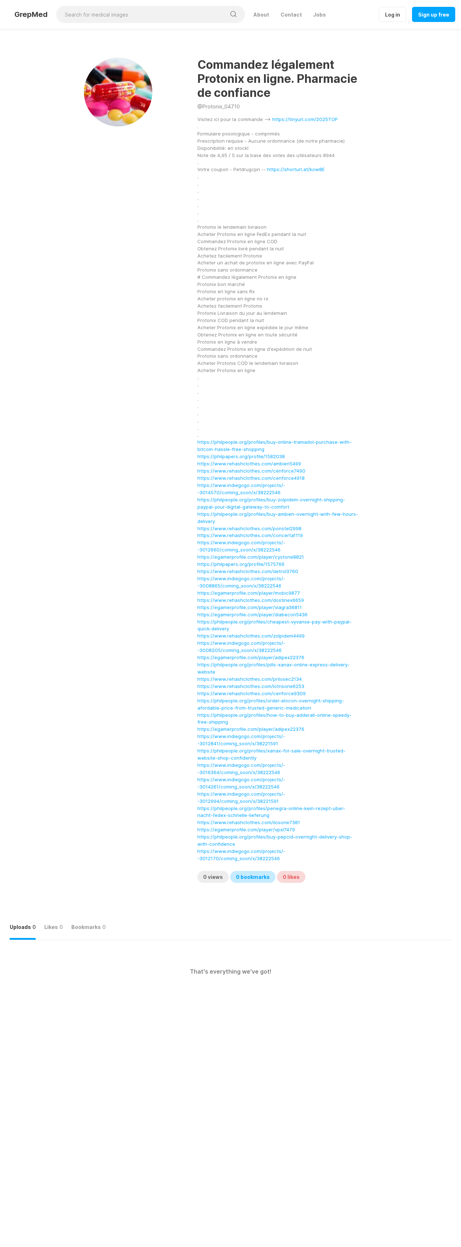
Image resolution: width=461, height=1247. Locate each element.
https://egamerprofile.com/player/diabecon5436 (252, 614)
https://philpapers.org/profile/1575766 (241, 564)
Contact (291, 15)
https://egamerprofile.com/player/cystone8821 (250, 557)
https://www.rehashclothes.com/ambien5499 (249, 463)
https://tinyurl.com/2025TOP (305, 119)
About (261, 15)
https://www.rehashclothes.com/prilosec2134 (249, 679)
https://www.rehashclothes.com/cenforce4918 (251, 478)
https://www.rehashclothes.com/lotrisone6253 (250, 686)
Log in (392, 15)
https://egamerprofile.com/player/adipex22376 (250, 657)
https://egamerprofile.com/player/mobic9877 (248, 593)
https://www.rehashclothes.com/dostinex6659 (250, 600)
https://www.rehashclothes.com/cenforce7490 (251, 471)
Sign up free (433, 15)
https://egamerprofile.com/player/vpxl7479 (246, 829)
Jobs (319, 15)
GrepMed (31, 14)
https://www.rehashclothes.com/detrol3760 (247, 571)
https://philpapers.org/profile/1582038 (241, 456)
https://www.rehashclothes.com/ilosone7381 (248, 822)
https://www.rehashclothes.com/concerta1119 (250, 535)
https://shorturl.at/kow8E (296, 169)
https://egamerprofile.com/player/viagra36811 (249, 607)
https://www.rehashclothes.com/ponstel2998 (249, 528)
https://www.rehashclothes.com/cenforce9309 (251, 693)
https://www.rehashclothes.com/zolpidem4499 (251, 636)
